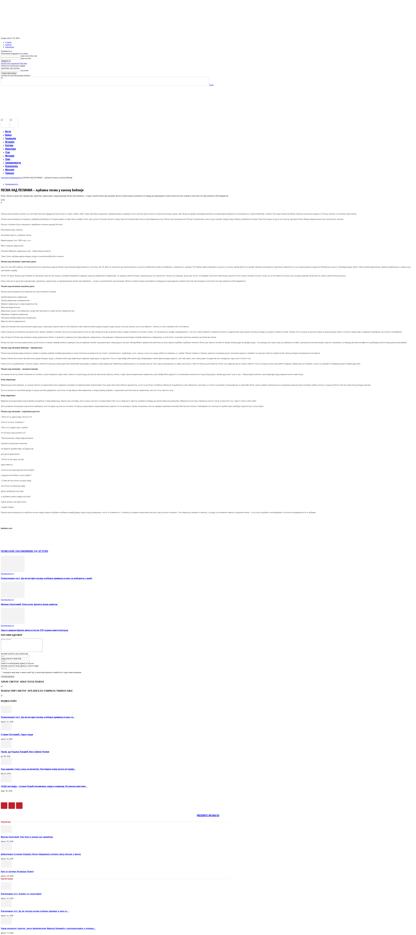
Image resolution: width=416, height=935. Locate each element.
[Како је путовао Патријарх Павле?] (6, 867)
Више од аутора (36, 551)
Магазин (9, 169)
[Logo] (5, 127)
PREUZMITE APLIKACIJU (208, 815)
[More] (55, 206)
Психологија (11, 166)
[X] (11, 805)
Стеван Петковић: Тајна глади (17, 734)
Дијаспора (10, 148)
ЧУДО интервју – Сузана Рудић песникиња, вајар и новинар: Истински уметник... (44, 786)
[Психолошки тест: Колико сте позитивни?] (6, 889)
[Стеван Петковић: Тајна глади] (6, 730)
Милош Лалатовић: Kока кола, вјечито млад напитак (29, 604)
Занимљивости (13, 162)
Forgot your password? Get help (14, 63)
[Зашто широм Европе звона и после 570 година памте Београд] (12, 623)
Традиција (10, 138)
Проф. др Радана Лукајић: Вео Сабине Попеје (25, 751)
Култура (9, 145)
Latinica (8, 44)
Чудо (7, 159)
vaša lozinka (26, 58)
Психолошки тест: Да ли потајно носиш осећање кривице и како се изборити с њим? (46, 578)
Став (7, 152)
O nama (8, 42)
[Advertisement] (208, 102)
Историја (9, 141)
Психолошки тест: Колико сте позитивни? (21, 893)
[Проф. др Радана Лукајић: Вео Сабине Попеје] (6, 747)
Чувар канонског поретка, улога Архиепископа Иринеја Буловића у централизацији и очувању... (48, 928)
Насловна (5, 177)
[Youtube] (19, 805)
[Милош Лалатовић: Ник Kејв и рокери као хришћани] (6, 832)
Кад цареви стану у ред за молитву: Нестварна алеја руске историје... (38, 769)
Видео (8, 135)
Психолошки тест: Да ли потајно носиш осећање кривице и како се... (38, 717)
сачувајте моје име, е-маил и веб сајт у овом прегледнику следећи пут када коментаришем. (42, 672)
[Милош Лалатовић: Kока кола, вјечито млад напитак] (12, 597)
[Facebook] (4, 805)
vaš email (24, 70)
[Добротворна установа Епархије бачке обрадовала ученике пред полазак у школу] (6, 849)
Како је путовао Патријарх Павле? (17, 871)
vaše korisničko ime (29, 56)
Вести (8, 131)
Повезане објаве (13, 551)
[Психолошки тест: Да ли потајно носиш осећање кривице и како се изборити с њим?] (12, 571)
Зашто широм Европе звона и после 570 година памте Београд (34, 630)
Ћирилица (9, 47)
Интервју (9, 155)
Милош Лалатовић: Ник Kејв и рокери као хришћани (27, 837)
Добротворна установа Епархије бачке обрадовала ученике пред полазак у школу (41, 854)
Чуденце (9, 173)
